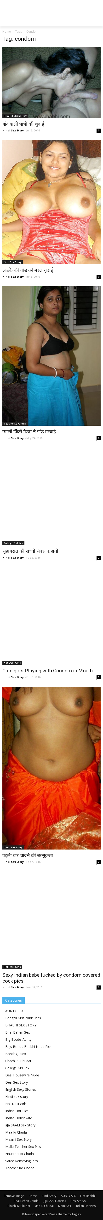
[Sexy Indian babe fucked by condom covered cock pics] (51, 920)
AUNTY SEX (14, 1011)
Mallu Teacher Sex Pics (23, 1146)
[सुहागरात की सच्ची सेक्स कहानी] (51, 496)
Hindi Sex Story (13, 130)
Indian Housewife (18, 1118)
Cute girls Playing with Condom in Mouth (47, 671)
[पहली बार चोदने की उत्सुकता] (51, 768)
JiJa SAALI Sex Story (20, 1125)
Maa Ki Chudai (16, 1132)
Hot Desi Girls (12, 662)
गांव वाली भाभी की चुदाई (23, 124)
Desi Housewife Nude (22, 1075)
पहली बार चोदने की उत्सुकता (27, 855)
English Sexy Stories (20, 1089)
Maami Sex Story (18, 1139)
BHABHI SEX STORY (15, 116)
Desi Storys (78, 1201)
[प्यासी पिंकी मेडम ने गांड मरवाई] (51, 356)
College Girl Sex (13, 543)
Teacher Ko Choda (15, 423)
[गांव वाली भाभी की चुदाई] (51, 82)
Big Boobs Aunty (18, 1039)
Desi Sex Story (12, 262)
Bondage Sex (15, 1053)
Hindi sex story (13, 847)
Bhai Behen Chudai (26, 1201)
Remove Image (14, 1196)
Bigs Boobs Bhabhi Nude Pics (28, 1046)
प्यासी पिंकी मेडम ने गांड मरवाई (29, 432)
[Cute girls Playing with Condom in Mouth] (51, 616)
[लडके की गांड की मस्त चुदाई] (51, 202)
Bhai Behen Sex (17, 1032)
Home (6, 32)
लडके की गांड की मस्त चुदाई (27, 270)
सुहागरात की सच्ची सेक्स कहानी (30, 551)
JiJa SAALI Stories (55, 1201)
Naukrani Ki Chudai (19, 1153)
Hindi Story (48, 1196)
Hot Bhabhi (88, 1196)
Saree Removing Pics (21, 1161)
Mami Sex (64, 1206)
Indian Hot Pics (17, 1111)
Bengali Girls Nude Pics (23, 1018)
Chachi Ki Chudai (18, 1061)
